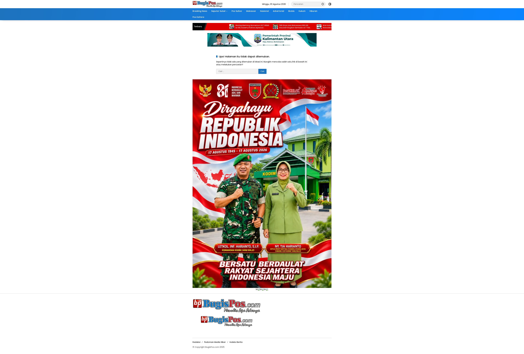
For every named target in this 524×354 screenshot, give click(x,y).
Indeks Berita (236, 342)
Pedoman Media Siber (215, 342)
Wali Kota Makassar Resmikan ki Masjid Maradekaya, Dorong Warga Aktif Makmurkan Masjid (308, 26)
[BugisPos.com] (208, 4)
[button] (322, 4)
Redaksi (196, 342)
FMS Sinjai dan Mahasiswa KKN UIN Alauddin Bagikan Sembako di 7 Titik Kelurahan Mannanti (263, 26)
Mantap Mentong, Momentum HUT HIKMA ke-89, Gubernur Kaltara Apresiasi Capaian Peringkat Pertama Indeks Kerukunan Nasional (221, 26)
